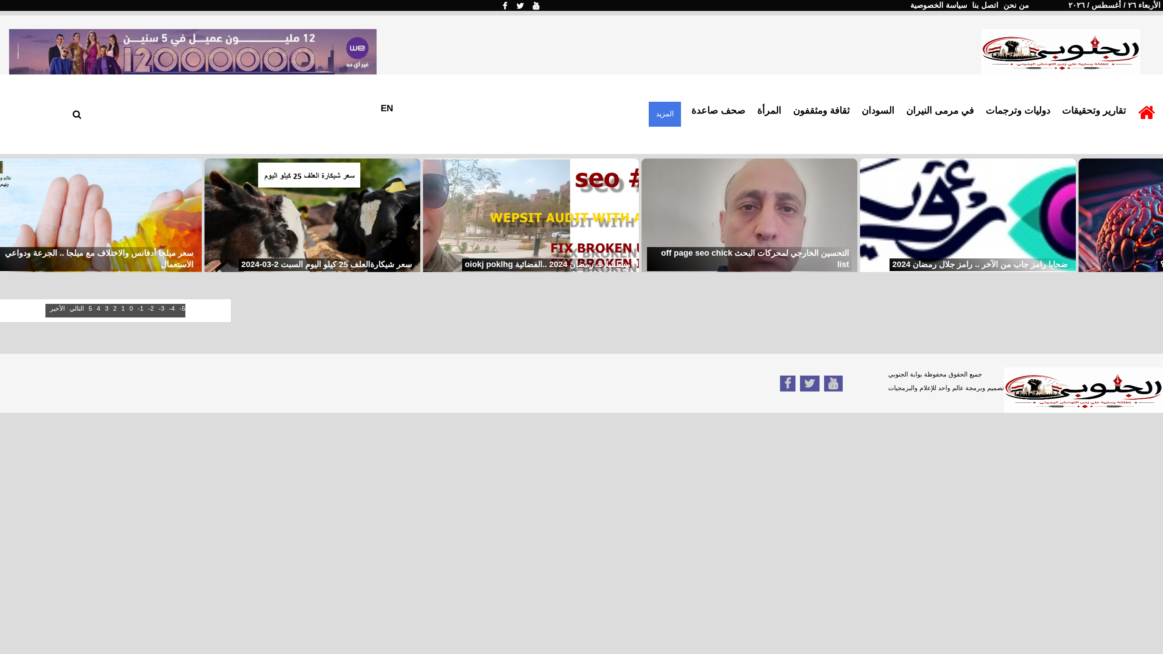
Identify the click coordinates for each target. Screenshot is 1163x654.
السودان (878, 110)
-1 (141, 308)
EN (387, 108)
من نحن (1016, 5)
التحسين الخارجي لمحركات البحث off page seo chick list (715, 258)
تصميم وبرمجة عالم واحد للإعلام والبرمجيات (946, 387)
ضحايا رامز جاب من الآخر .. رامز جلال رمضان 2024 (940, 264)
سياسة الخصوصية (938, 5)
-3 (161, 308)
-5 (182, 308)
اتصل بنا (985, 5)
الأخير (57, 308)
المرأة (769, 110)
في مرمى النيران (940, 110)
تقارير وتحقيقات (1094, 110)
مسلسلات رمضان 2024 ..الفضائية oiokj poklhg (508, 264)
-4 (172, 308)
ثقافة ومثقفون (821, 110)
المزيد (665, 114)
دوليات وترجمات (1018, 110)
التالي (77, 308)
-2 (151, 308)
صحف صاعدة (718, 110)
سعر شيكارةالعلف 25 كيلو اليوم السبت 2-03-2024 (287, 264)
